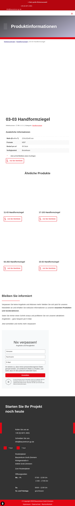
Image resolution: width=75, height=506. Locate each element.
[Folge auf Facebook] (5, 447)
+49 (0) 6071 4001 (26, 6)
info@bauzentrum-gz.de (13, 9)
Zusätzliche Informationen (18, 132)
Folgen (11, 448)
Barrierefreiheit (47, 504)
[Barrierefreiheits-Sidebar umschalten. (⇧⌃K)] (3, 504)
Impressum (27, 504)
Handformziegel (22, 42)
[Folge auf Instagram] (18, 447)
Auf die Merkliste (16, 161)
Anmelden (25, 375)
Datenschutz (36, 504)
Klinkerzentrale (9, 42)
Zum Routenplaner (22, 469)
